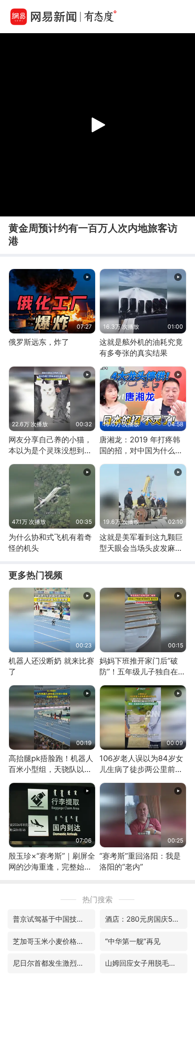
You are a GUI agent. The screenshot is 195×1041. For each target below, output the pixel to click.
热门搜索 (97, 899)
